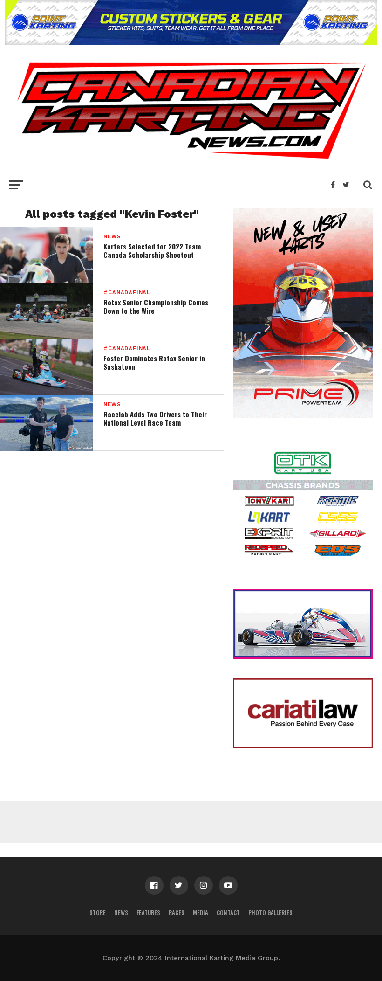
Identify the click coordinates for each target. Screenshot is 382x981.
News (121, 912)
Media (200, 912)
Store (97, 912)
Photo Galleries (270, 912)
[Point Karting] (191, 41)
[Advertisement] (191, 822)
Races (176, 912)
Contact (228, 912)
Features (148, 912)
